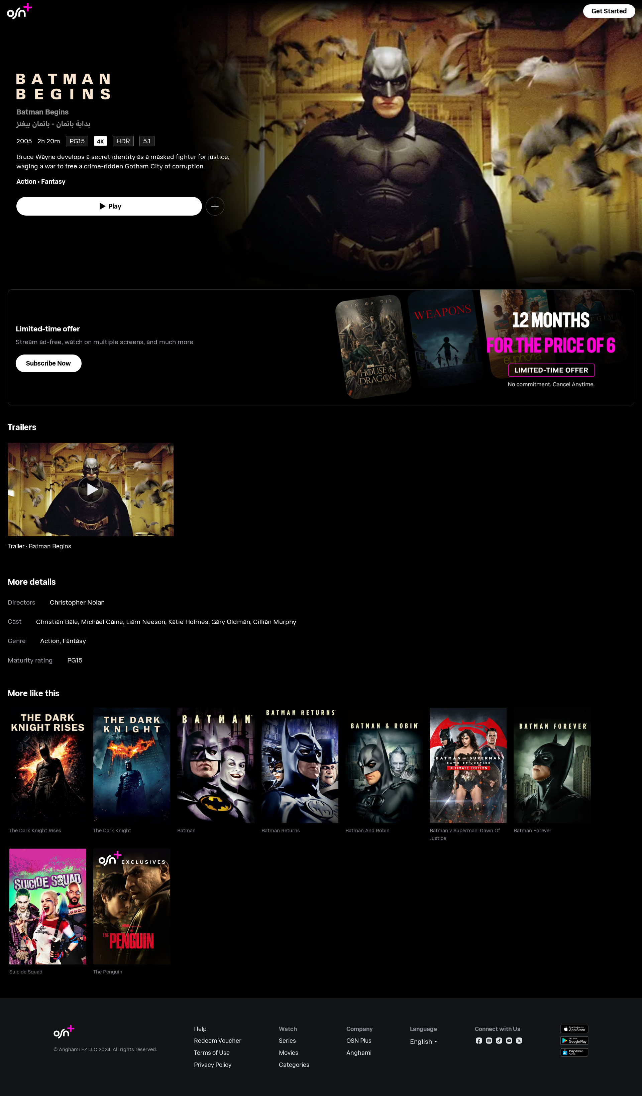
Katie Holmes (188, 621)
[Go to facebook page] (479, 1041)
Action (26, 181)
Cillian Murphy (274, 621)
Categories (294, 1065)
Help (200, 1029)
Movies (288, 1052)
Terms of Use (212, 1052)
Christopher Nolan (77, 602)
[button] (609, 11)
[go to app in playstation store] (574, 1052)
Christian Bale (57, 621)
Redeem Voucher (217, 1040)
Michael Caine (102, 621)
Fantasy (53, 181)
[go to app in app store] (574, 1029)
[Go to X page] (519, 1041)
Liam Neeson (145, 621)
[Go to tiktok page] (499, 1041)
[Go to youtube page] (509, 1041)
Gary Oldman (230, 621)
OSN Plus (358, 1040)
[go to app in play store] (574, 1040)
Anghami (358, 1052)
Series (287, 1040)
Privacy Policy (212, 1065)
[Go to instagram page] (489, 1041)
